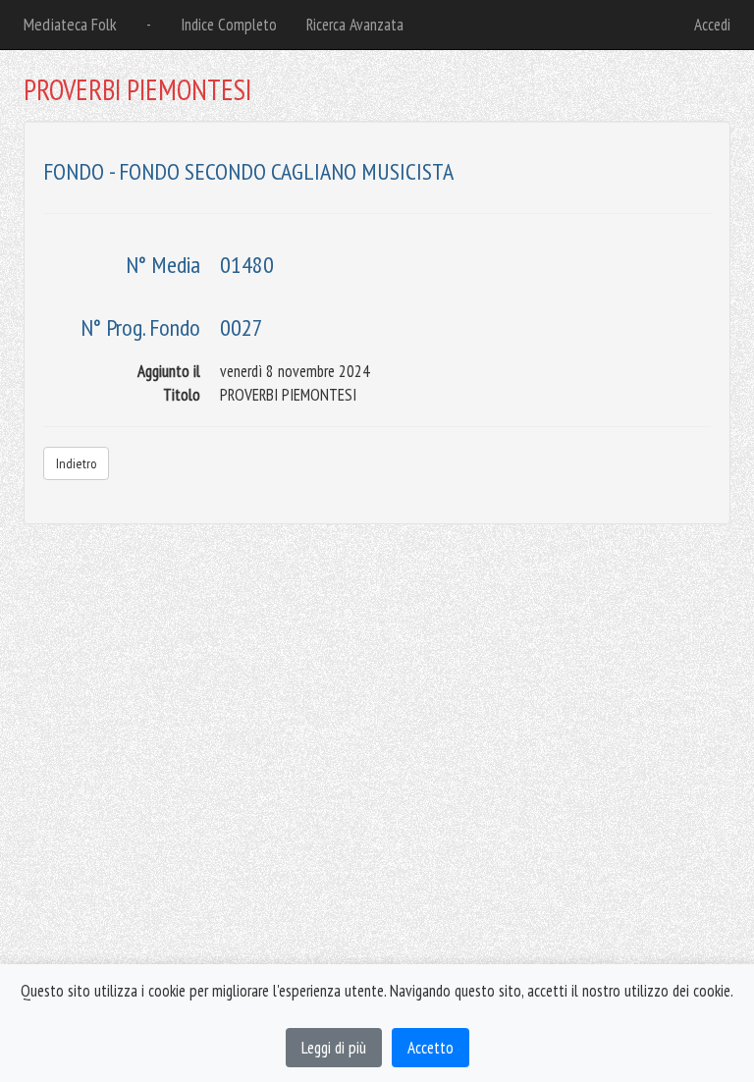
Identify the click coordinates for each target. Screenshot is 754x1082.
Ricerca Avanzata (355, 24)
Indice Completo (229, 24)
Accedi (712, 24)
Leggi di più (333, 1047)
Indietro (76, 463)
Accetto (430, 1047)
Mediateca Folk (70, 24)
